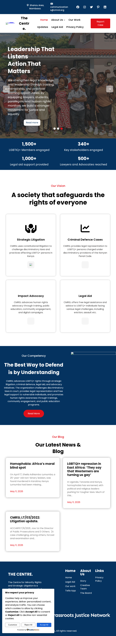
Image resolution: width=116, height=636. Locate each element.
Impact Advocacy (31, 296)
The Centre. (24, 23)
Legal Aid (85, 296)
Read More (34, 413)
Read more (32, 118)
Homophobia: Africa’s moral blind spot (32, 465)
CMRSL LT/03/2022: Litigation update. (25, 519)
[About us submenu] (64, 20)
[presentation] (6, 89)
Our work (70, 586)
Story (83, 581)
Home (68, 577)
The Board (86, 593)
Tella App (70, 590)
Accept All (44, 625)
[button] (54, 128)
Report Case (100, 23)
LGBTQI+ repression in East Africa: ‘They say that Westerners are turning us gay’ (84, 469)
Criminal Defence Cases (85, 240)
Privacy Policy (99, 579)
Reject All (28, 625)
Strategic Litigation (31, 240)
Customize (12, 625)
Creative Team (85, 587)
